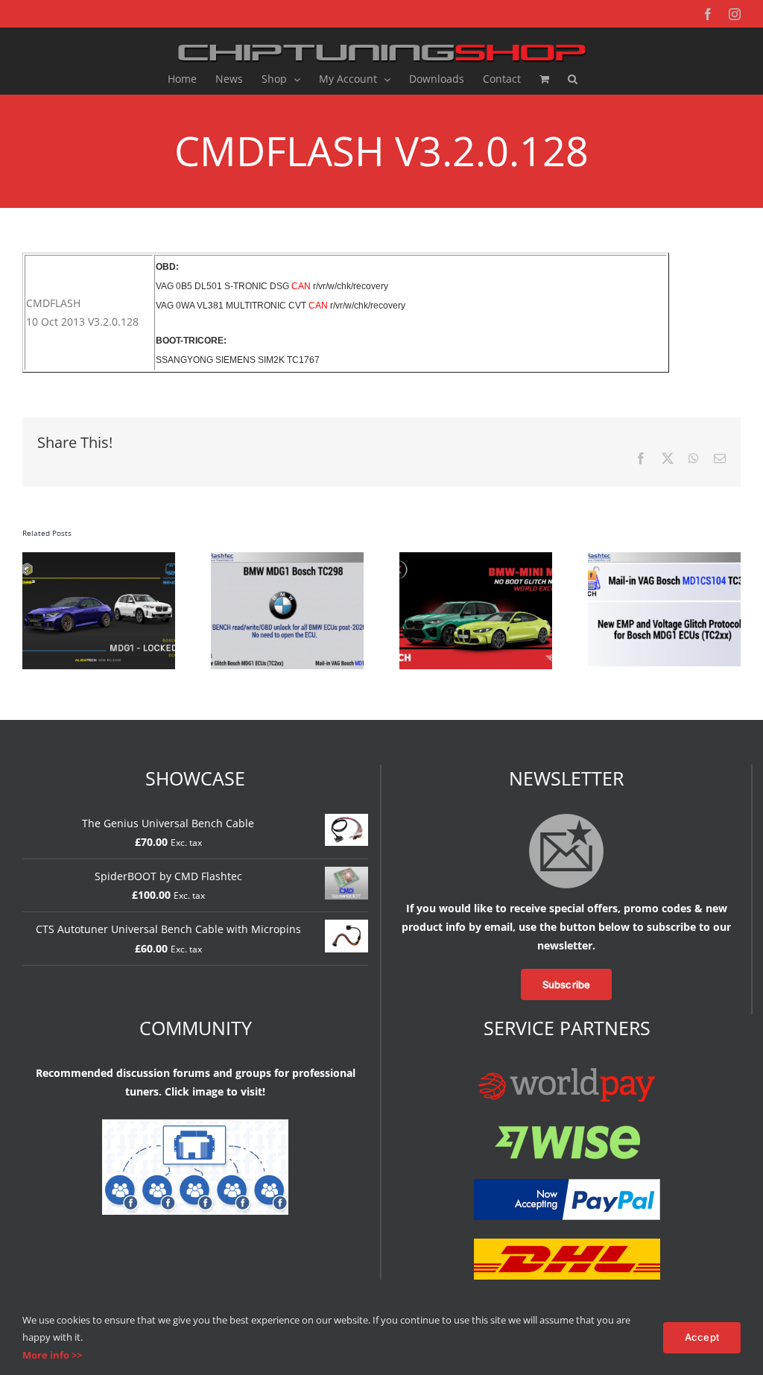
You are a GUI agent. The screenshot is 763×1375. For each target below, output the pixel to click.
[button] (572, 79)
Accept (702, 1337)
